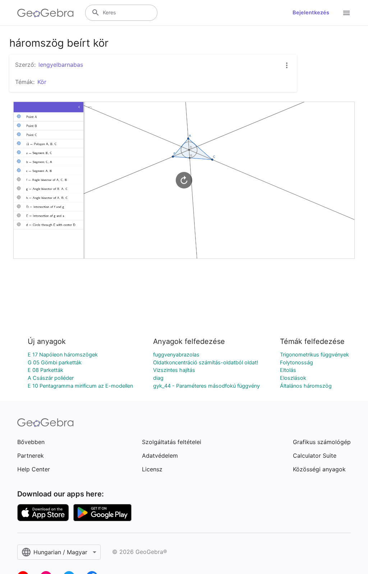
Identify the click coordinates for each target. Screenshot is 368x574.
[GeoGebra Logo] (45, 13)
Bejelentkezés (311, 12)
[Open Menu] (346, 13)
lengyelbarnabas (60, 64)
